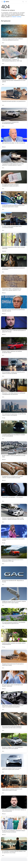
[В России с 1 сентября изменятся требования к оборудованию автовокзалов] (14, 388)
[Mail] (4, 1)
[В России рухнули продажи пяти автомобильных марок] (14, 117)
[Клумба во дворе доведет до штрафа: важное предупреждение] (14, 638)
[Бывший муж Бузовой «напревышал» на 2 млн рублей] (14, 76)
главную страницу (16, 16)
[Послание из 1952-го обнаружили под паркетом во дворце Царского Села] (14, 284)
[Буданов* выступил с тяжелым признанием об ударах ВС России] (14, 326)
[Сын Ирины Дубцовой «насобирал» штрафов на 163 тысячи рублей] (14, 430)
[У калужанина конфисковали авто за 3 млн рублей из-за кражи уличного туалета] (14, 159)
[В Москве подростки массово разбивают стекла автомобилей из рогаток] (14, 34)
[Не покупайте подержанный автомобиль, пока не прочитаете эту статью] (14, 847)
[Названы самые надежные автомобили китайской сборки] (14, 347)
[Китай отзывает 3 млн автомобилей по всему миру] (14, 451)
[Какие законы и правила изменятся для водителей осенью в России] (14, 784)
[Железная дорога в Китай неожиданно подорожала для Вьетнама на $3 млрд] (14, 722)
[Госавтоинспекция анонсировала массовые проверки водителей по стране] (14, 201)
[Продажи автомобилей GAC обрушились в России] (14, 576)
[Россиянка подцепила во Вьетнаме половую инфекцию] (14, 242)
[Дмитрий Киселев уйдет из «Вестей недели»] (14, 138)
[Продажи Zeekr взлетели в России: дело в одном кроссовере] (14, 659)
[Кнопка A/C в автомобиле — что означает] (14, 493)
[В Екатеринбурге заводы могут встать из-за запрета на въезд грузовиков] (14, 367)
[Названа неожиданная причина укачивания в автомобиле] (14, 263)
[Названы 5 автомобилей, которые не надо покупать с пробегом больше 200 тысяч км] (14, 513)
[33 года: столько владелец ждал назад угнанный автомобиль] (14, 222)
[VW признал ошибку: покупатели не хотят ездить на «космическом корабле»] (14, 701)
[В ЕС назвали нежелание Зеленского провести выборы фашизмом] (14, 805)
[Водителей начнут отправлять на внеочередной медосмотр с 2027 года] (14, 55)
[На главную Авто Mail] (7, 1)
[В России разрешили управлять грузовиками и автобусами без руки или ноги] (14, 618)
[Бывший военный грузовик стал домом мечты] (14, 97)
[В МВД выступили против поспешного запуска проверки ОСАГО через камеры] (14, 597)
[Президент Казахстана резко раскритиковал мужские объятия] (14, 305)
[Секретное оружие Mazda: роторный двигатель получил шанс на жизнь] (14, 763)
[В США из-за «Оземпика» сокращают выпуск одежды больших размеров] (14, 826)
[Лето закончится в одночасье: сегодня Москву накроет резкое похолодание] (14, 409)
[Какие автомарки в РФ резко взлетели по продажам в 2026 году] (14, 555)
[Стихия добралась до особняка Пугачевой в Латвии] (14, 534)
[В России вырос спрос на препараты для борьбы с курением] (14, 680)
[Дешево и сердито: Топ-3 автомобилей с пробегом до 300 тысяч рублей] (14, 743)
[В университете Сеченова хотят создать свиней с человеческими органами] (14, 472)
